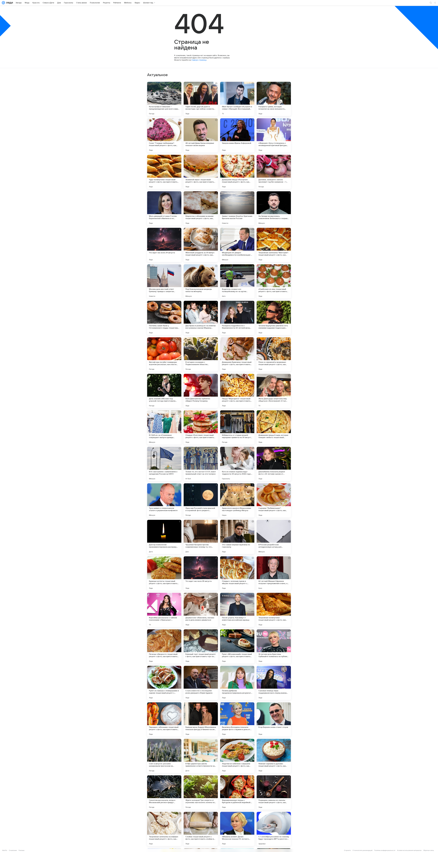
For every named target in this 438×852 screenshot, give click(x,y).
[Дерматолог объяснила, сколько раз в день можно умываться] (201, 610)
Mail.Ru (4, 850)
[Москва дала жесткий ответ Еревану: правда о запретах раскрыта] (164, 281)
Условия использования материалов (409, 850)
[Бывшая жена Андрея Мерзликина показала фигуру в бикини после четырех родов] (201, 719)
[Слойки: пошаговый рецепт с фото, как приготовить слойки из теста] (201, 829)
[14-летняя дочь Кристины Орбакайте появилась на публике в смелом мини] (274, 646)
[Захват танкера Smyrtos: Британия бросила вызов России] (237, 208)
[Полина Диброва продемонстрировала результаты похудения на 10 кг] (237, 683)
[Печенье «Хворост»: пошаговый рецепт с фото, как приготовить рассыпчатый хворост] (164, 646)
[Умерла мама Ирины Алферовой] (237, 135)
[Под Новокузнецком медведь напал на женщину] (201, 281)
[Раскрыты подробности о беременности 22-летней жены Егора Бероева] (237, 318)
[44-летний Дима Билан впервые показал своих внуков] (201, 135)
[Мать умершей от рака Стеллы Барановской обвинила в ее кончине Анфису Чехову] (164, 208)
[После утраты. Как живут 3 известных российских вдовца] (237, 610)
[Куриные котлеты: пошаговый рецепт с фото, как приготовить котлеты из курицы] (164, 573)
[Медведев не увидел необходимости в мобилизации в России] (237, 245)
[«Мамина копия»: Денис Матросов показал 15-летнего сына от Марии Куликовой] (237, 829)
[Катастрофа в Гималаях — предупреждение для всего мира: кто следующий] (164, 99)
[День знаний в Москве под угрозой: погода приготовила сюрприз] (164, 391)
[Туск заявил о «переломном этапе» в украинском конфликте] (164, 500)
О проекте (347, 850)
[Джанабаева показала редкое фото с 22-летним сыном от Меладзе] (274, 464)
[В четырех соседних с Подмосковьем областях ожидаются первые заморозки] (201, 354)
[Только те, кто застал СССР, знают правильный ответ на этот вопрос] (201, 464)
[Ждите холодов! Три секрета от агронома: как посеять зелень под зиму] (201, 792)
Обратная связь (428, 850)
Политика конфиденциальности (384, 850)
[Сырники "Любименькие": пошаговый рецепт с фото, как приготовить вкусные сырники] (274, 500)
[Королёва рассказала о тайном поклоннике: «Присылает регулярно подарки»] (164, 610)
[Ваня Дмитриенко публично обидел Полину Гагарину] (201, 391)
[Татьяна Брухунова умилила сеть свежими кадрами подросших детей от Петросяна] (274, 318)
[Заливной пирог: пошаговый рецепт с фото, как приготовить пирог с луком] (201, 172)
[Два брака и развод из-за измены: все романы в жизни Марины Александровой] (201, 318)
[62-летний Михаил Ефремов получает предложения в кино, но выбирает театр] (274, 573)
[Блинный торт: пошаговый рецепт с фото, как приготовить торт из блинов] (201, 646)
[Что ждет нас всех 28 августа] (201, 573)
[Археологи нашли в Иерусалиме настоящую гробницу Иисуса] (237, 500)
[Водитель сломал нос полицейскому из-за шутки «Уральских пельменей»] (237, 281)
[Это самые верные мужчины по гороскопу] (237, 537)
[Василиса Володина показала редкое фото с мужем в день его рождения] (237, 719)
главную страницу (198, 60)
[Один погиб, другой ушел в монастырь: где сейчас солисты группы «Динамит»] (201, 99)
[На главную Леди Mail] (9, 2)
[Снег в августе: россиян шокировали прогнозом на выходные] (164, 756)
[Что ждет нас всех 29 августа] (164, 245)
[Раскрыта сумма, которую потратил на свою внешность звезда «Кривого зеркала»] (274, 99)
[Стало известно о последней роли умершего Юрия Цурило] (201, 683)
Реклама (21, 850)
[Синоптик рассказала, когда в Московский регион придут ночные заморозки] (164, 792)
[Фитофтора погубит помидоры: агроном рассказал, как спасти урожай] (164, 354)
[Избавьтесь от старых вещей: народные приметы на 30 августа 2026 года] (237, 427)
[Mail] (3, 2)
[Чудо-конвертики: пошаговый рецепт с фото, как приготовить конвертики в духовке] (164, 172)
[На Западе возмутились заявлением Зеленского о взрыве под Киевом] (274, 208)
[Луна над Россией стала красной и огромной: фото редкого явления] (201, 500)
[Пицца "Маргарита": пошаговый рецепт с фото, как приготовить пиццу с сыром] (237, 391)
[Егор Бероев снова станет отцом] (274, 719)
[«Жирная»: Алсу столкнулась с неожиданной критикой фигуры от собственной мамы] (274, 135)
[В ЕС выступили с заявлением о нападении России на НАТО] (164, 464)
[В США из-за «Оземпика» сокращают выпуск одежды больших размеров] (164, 427)
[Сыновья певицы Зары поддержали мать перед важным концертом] (274, 683)
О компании (13, 850)
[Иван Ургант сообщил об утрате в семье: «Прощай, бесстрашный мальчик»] (237, 99)
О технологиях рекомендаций (362, 850)
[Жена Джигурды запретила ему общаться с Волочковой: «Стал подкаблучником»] (274, 391)
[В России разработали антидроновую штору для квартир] (274, 537)
